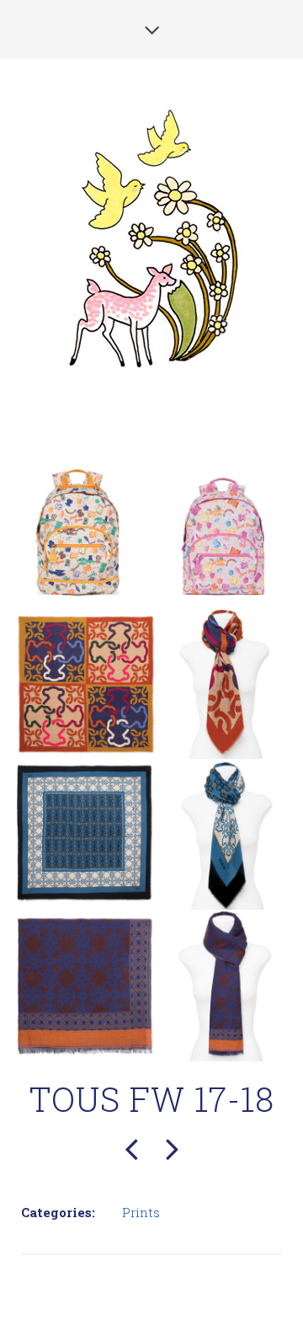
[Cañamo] (131, 1146)
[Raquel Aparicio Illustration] (152, 235)
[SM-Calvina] (172, 1146)
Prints (141, 1212)
